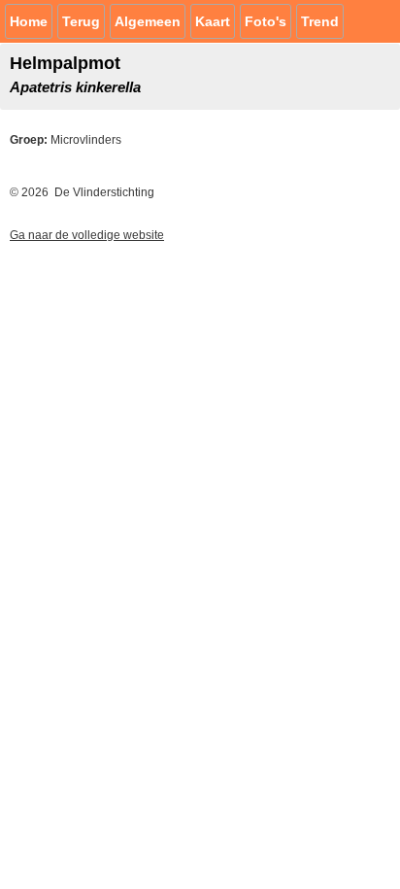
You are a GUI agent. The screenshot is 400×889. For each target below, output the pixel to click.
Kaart (212, 21)
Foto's (265, 21)
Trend (320, 21)
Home (29, 21)
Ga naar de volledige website (87, 235)
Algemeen (148, 21)
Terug (81, 21)
